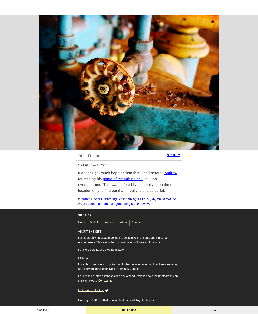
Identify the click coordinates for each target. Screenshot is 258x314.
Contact (136, 222)
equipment (95, 204)
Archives (110, 222)
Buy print (173, 155)
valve (147, 204)
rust (82, 204)
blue (162, 199)
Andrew (170, 173)
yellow (172, 199)
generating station (128, 204)
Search (215, 310)
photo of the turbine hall (123, 179)
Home (82, 222)
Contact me (105, 280)
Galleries (95, 222)
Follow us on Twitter (91, 290)
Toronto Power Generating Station (103, 199)
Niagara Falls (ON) (143, 199)
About (123, 222)
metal (109, 204)
